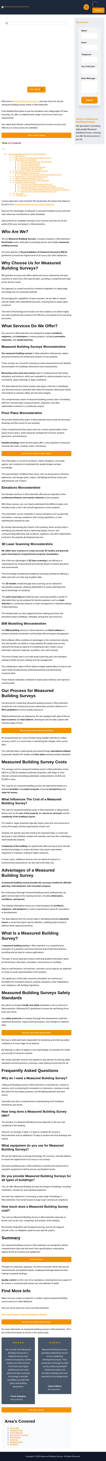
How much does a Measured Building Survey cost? (39, 191)
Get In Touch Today (36, 135)
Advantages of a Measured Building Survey (31, 177)
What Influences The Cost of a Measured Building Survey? (41, 174)
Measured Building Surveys (25, 101)
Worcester (6, 1314)
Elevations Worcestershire (30, 165)
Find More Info (21, 195)
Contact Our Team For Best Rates (36, 454)
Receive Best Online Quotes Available (36, 731)
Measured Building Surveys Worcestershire (36, 162)
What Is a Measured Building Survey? (29, 179)
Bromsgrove (15, 1437)
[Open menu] (86, 7)
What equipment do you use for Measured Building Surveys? (42, 188)
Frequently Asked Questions (25, 182)
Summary (19, 193)
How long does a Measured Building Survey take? (38, 186)
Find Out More (36, 1259)
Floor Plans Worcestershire (30, 163)
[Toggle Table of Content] (3, 149)
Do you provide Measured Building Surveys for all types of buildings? (45, 190)
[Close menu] (95, 5)
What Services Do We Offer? (26, 160)
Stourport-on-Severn (19, 1435)
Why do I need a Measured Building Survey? (36, 184)
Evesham (14, 1440)
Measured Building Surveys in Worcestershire (27, 154)
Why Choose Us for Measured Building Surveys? (33, 158)
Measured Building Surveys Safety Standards (32, 180)
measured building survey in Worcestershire (34, 204)
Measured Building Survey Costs (27, 173)
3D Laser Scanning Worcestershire (33, 167)
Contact (98, 10)
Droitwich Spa (18, 1314)
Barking (43, 1314)
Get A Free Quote (36, 1410)
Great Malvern (32, 1314)
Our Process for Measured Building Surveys (31, 171)
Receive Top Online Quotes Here (36, 1033)
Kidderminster (16, 1442)
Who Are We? (20, 156)
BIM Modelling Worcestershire (31, 169)
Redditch (14, 1444)
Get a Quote (35, 89)
